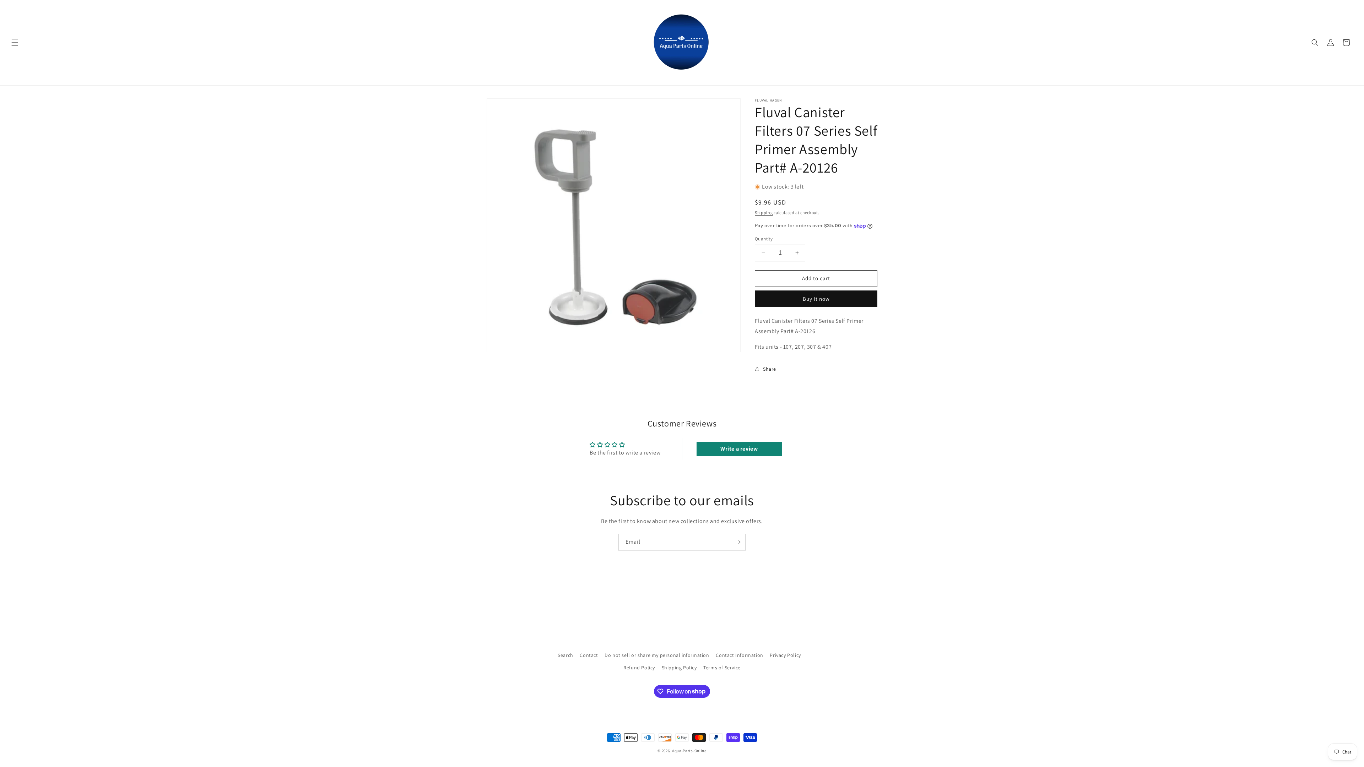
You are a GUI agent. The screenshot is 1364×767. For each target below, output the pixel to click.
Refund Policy (639, 667)
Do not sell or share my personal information (657, 655)
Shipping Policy (679, 667)
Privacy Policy (785, 655)
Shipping (764, 212)
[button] (15, 42)
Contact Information (739, 655)
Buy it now (816, 298)
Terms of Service (722, 667)
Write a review (739, 448)
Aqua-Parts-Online (689, 750)
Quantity (764, 239)
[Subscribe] (738, 542)
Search (565, 655)
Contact (589, 655)
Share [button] (769, 369)
